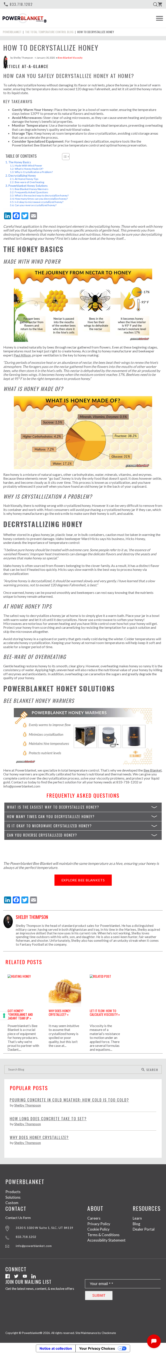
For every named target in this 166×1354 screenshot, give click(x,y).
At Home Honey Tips (26, 179)
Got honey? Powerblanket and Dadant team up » (20, 1014)
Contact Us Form (18, 1218)
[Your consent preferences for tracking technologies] (4, 1016)
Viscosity (77, 57)
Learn (137, 1218)
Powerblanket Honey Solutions (28, 185)
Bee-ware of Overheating (29, 182)
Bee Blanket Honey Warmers (31, 189)
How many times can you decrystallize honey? (41, 198)
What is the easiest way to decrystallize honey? (42, 195)
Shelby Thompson (23, 57)
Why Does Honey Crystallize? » (59, 1012)
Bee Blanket (65, 57)
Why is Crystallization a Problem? (34, 172)
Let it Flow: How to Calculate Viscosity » (105, 1012)
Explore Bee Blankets (83, 880)
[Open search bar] (155, 4)
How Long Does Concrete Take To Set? (48, 1118)
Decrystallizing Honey (22, 175)
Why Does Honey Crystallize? (39, 1137)
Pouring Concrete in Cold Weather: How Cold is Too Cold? (69, 1099)
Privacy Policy (98, 1224)
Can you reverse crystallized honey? (35, 205)
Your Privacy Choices (97, 1348)
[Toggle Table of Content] (64, 156)
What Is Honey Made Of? (29, 168)
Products (13, 1191)
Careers (94, 1218)
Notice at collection (56, 1348)
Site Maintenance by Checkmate (95, 1333)
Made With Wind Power (28, 165)
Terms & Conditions (103, 1235)
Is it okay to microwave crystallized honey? (39, 202)
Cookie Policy (98, 1229)
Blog (136, 1224)
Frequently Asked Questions (31, 192)
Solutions (13, 1197)
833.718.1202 (18, 4)
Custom (11, 1202)
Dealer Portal (144, 1229)
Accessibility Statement (106, 1240)
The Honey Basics (19, 162)
